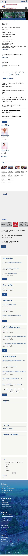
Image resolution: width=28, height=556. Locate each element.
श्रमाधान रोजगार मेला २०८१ (7, 310)
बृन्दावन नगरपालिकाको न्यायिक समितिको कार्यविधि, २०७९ (12, 378)
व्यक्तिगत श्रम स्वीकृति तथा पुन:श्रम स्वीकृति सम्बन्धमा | (12, 315)
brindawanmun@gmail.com (7, 527)
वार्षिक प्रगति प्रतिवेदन (7, 514)
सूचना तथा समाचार (6, 486)
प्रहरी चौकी (5, 62)
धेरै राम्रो (7, 464)
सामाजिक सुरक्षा (5, 502)
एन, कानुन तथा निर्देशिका (7, 490)
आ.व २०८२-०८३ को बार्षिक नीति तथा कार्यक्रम (11, 235)
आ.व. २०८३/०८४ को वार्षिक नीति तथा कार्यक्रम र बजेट (13, 230)
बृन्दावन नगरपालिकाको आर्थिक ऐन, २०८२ (9, 366)
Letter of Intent (6, 331)
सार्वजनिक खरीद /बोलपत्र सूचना (8, 488)
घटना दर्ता (4, 500)
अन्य (4, 121)
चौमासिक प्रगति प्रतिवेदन (7, 516)
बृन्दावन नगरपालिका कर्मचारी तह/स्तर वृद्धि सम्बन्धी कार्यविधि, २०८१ (14, 360)
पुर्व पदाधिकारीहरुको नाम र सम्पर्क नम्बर (12, 55)
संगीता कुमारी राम (5, 150)
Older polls (4, 475)
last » (17, 74)
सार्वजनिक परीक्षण (5, 521)
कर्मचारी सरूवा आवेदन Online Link (9, 507)
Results (3, 477)
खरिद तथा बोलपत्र (21, 224)
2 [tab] (14, 20)
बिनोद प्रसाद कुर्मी (5, 136)
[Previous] (1, 17)
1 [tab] (13, 20)
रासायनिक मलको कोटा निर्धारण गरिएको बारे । (12, 116)
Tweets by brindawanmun (7, 428)
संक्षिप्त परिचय (5, 24)
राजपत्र (3, 224)
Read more (5, 49)
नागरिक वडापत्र (5, 504)
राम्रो (7, 466)
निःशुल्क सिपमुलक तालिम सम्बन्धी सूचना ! (9, 304)
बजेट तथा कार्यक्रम (15, 224)
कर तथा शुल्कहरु (5, 492)
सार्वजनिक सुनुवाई (5, 519)
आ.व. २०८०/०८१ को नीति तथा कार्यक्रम (10, 241)
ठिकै (7, 468)
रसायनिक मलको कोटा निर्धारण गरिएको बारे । (12, 105)
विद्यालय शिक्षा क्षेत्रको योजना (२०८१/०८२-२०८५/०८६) (12, 384)
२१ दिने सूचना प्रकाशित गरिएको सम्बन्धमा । (11, 110)
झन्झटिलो (8, 470)
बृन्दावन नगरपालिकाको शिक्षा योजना (8, 289)
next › (11, 74)
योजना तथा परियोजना (9, 224)
